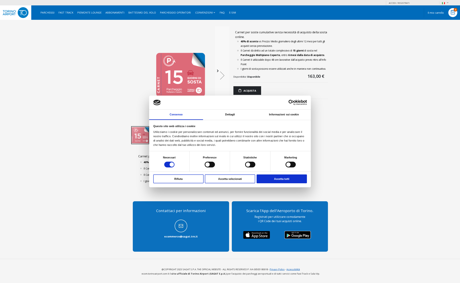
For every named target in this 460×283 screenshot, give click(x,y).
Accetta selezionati (230, 178)
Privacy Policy (277, 269)
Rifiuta (178, 178)
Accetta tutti (281, 178)
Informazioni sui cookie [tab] (284, 114)
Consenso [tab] (176, 114)
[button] (222, 75)
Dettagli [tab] (230, 114)
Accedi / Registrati (399, 3)
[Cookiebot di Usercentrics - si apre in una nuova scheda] (291, 102)
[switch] (210, 165)
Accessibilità (293, 269)
